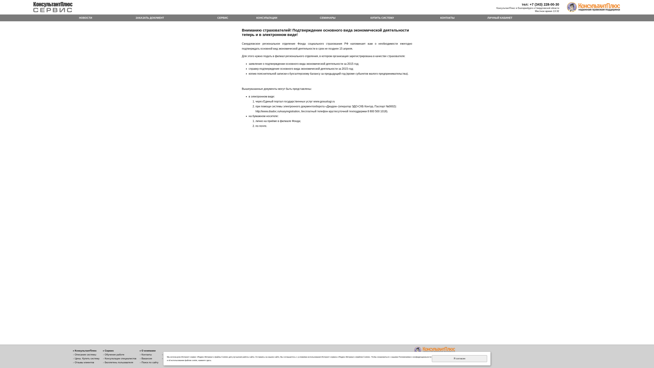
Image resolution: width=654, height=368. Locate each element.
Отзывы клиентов (84, 362)
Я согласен (459, 358)
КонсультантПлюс (86, 350)
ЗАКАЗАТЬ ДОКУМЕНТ (150, 17)
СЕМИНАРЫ (328, 17)
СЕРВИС (222, 17)
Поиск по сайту (150, 362)
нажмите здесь (204, 360)
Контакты (147, 354)
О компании (149, 350)
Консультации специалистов (120, 358)
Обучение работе (114, 354)
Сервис (109, 350)
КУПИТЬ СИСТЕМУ (382, 17)
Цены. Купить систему (87, 358)
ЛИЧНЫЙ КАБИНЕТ (499, 17)
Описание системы (85, 354)
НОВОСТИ (85, 17)
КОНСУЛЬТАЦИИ (266, 17)
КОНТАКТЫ (447, 17)
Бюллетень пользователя (119, 362)
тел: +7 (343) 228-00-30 (540, 4)
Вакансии (147, 358)
